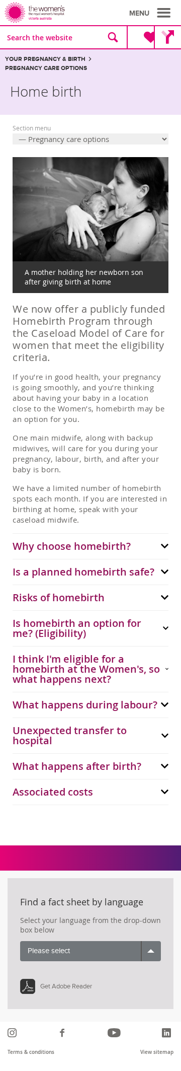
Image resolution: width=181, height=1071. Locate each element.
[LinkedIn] (167, 1032)
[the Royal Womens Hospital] (49, 12)
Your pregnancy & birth (45, 59)
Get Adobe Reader (66, 986)
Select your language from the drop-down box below (90, 925)
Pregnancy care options (46, 68)
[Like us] (63, 1032)
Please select (49, 951)
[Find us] (167, 37)
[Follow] (13, 1032)
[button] (151, 13)
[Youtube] (115, 1032)
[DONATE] (142, 37)
